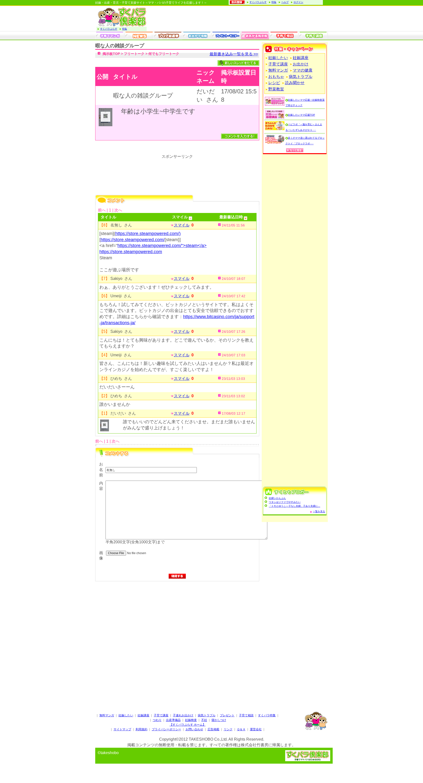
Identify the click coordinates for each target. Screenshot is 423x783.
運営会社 (256, 729)
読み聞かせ (295, 83)
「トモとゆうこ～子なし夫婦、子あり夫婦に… (294, 506)
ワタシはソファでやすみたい (285, 502)
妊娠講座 (300, 58)
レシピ (274, 83)
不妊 (204, 720)
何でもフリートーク (163, 54)
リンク (228, 729)
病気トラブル (300, 77)
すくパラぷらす (258, 2)
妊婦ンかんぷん (277, 498)
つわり (157, 720)
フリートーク (134, 54)
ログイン (298, 2)
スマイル (181, 225)
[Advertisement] (177, 633)
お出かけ (300, 64)
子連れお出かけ (183, 715)
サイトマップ (122, 729)
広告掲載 (213, 729)
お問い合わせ (194, 729)
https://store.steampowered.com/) (148, 233)
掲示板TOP (111, 54)
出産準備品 (173, 720)
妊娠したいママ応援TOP (301, 114)
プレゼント (227, 715)
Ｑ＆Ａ (241, 729)
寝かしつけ (219, 720)
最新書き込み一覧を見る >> (234, 54)
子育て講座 (278, 64)
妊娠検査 (191, 720)
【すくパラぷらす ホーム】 (188, 724)
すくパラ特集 (267, 715)
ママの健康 (302, 70)
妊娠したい (278, 58)
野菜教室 (276, 89)
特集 (273, 2)
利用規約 (141, 729)
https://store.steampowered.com (130, 251)
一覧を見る (319, 511)
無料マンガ (278, 70)
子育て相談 (246, 715)
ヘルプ (285, 2)
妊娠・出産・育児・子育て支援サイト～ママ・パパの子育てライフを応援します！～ (151, 2)
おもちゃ (276, 77)
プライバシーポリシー (166, 729)
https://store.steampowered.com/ (132, 239)
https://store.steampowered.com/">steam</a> (162, 245)
